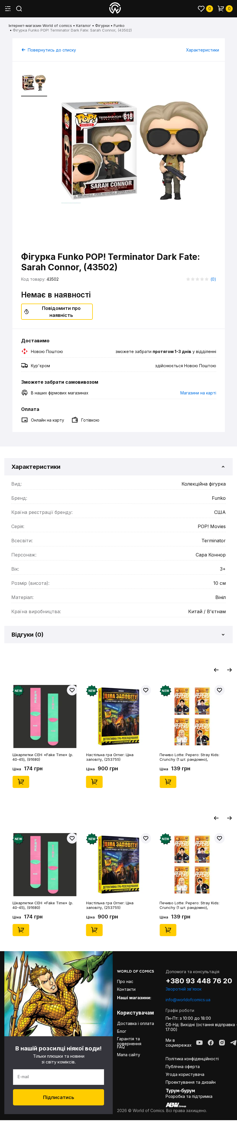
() (213, 279)
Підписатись (58, 1097)
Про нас (125, 981)
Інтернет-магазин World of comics (40, 25)
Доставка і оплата (135, 1023)
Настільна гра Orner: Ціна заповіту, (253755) (110, 757)
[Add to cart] (20, 782)
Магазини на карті (198, 392)
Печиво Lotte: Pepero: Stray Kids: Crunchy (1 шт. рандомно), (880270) (189, 757)
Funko (119, 25)
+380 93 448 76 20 (199, 981)
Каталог (83, 25)
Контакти (126, 989)
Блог (121, 1031)
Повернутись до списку (52, 49)
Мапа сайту (128, 1054)
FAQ (121, 1046)
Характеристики (202, 49)
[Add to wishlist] (72, 690)
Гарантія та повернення (129, 1041)
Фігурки (102, 25)
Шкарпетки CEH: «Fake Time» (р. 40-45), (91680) (42, 757)
